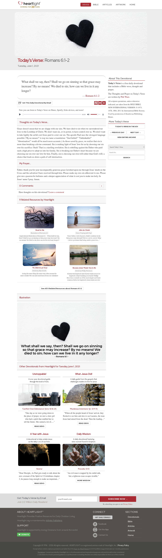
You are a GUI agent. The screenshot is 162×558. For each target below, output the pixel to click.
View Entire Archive (126, 137)
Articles (107, 4)
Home (131, 535)
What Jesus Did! (83, 374)
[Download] (103, 114)
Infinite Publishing (54, 520)
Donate (24, 534)
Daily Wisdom (84, 434)
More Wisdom (83, 480)
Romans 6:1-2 (92, 95)
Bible (96, 4)
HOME (132, 4)
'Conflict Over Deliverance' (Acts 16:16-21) (39, 409)
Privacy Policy (127, 504)
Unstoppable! (39, 374)
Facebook (102, 524)
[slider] (51, 114)
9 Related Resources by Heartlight (36, 199)
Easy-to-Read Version (81, 549)
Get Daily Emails (102, 517)
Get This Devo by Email (36, 103)
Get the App (103, 529)
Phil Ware (125, 96)
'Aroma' (39, 469)
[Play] (20, 114)
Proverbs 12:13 (83, 469)
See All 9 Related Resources (61, 289)
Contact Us (103, 535)
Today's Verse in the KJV (126, 127)
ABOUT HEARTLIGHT (30, 512)
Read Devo (39, 426)
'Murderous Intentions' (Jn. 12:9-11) (84, 409)
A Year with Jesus (39, 434)
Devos (85, 4)
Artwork (121, 4)
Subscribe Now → (118, 499)
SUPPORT (23, 525)
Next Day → (135, 132)
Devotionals (133, 517)
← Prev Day (117, 132)
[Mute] (88, 114)
